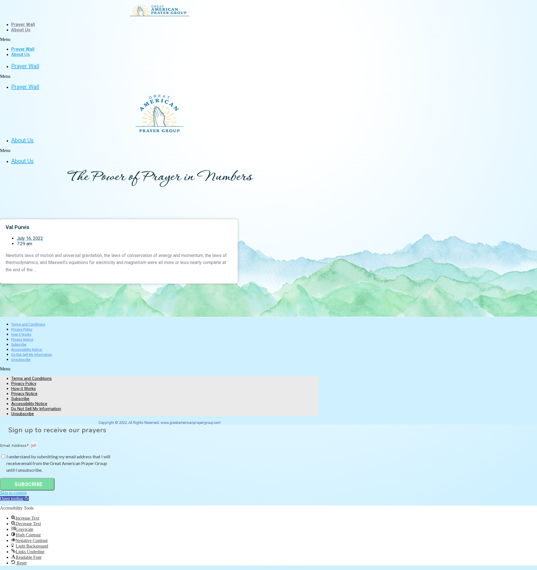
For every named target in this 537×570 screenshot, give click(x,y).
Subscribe (18, 345)
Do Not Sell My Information (31, 355)
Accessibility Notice (26, 350)
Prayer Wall (23, 24)
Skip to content (13, 492)
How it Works (21, 335)
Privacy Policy (21, 329)
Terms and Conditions (28, 324)
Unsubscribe (20, 360)
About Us (20, 29)
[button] (159, 39)
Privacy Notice (22, 340)
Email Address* (15, 445)
